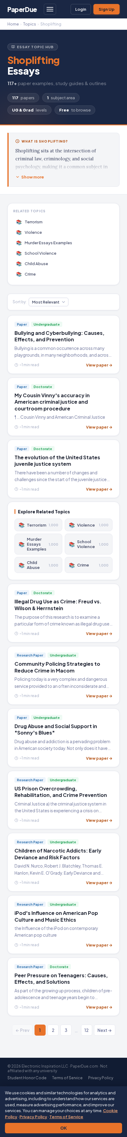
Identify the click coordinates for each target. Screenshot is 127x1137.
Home (13, 24)
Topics (29, 24)
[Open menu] (50, 9)
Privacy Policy (33, 1116)
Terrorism (29, 222)
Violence (29, 232)
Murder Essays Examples (44, 242)
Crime (26, 274)
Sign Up (106, 9)
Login (80, 9)
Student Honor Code (27, 1078)
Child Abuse (32, 263)
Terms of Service (66, 1116)
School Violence (36, 253)
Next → (104, 1030)
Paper (22, 9)
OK (63, 1128)
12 (86, 1030)
